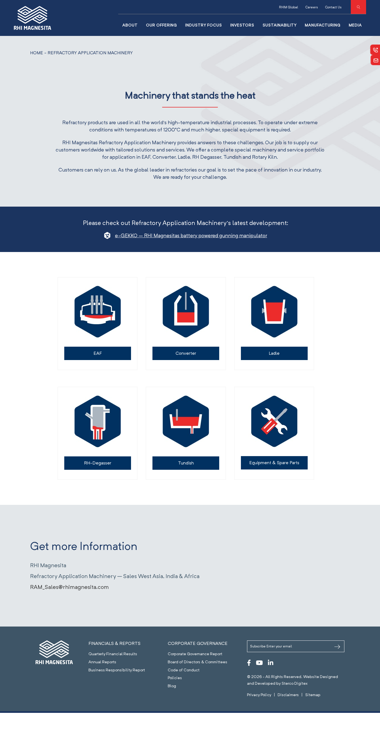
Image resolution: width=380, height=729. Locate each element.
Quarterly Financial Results (112, 654)
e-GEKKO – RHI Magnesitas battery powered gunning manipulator (191, 235)
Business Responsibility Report (116, 670)
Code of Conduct (183, 670)
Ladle (274, 353)
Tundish (186, 463)
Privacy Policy (259, 695)
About (130, 25)
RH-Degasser (97, 463)
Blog (172, 686)
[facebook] (249, 662)
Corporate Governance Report (195, 654)
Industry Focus (203, 25)
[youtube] (259, 662)
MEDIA (355, 25)
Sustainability (280, 25)
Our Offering (161, 25)
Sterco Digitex (294, 683)
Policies (175, 678)
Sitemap (312, 695)
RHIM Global (288, 7)
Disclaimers (288, 695)
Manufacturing (322, 25)
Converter (186, 353)
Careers (311, 7)
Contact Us (333, 7)
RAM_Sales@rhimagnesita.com (69, 587)
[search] (358, 7)
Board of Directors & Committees (197, 662)
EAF (97, 353)
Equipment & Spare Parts (274, 462)
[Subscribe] (337, 647)
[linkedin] (270, 662)
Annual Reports (102, 662)
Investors (242, 25)
